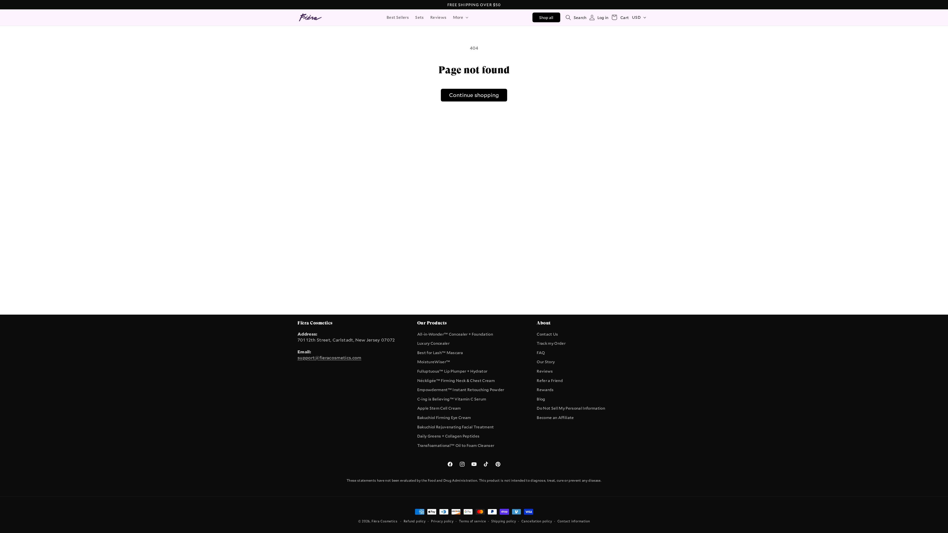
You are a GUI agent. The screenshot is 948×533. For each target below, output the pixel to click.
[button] (460, 17)
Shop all (546, 17)
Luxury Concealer (433, 343)
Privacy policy (442, 521)
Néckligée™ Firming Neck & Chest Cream (456, 380)
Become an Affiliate (555, 417)
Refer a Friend (550, 380)
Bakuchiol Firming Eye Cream (444, 417)
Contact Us (547, 334)
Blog (541, 399)
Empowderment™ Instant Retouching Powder (460, 389)
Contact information (573, 521)
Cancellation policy (536, 521)
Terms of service (472, 521)
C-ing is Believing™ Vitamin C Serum (451, 399)
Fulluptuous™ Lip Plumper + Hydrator (452, 371)
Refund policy (415, 521)
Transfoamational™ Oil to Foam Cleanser (455, 445)
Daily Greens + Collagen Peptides (448, 436)
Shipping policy (503, 521)
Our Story (546, 361)
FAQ (541, 352)
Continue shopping (474, 94)
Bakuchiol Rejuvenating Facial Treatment (455, 426)
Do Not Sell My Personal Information (571, 408)
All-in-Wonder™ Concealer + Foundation (455, 334)
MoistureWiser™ (433, 361)
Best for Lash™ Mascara (440, 352)
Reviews (545, 371)
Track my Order (551, 343)
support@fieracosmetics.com (329, 358)
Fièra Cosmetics (384, 521)
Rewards (545, 389)
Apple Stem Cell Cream (439, 408)
